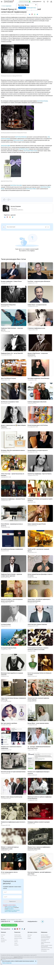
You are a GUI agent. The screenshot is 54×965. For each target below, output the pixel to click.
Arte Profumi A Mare (31, 188)
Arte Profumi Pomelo (42, 101)
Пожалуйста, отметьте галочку (9, 904)
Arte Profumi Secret (24, 149)
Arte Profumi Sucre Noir (16, 185)
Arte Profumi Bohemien (21, 137)
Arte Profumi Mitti (5, 145)
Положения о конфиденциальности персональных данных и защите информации (12, 910)
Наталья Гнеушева (16, 206)
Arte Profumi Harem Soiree (30, 150)
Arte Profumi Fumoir (18, 140)
